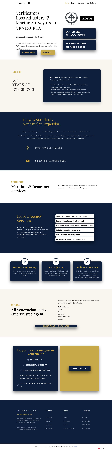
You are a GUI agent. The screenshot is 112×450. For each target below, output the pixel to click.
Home (67, 3)
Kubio (75, 447)
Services (81, 3)
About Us (73, 3)
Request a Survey (91, 3)
